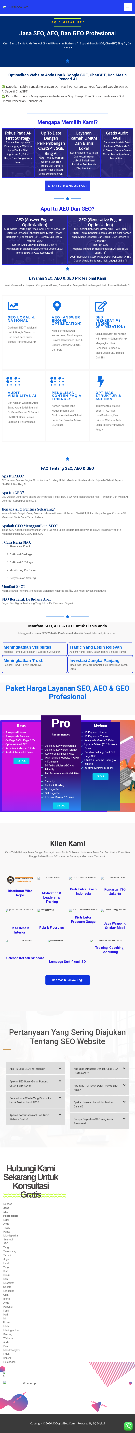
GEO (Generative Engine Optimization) (110, 322)
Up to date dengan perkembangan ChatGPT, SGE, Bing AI (51, 143)
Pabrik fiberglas (51, 928)
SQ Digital (99, 1423)
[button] (35, 1068)
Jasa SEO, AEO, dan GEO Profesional (67, 33)
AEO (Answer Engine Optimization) (67, 320)
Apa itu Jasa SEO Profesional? (27, 1068)
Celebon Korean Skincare (25, 958)
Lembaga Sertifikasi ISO (67, 962)
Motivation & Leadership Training (51, 897)
